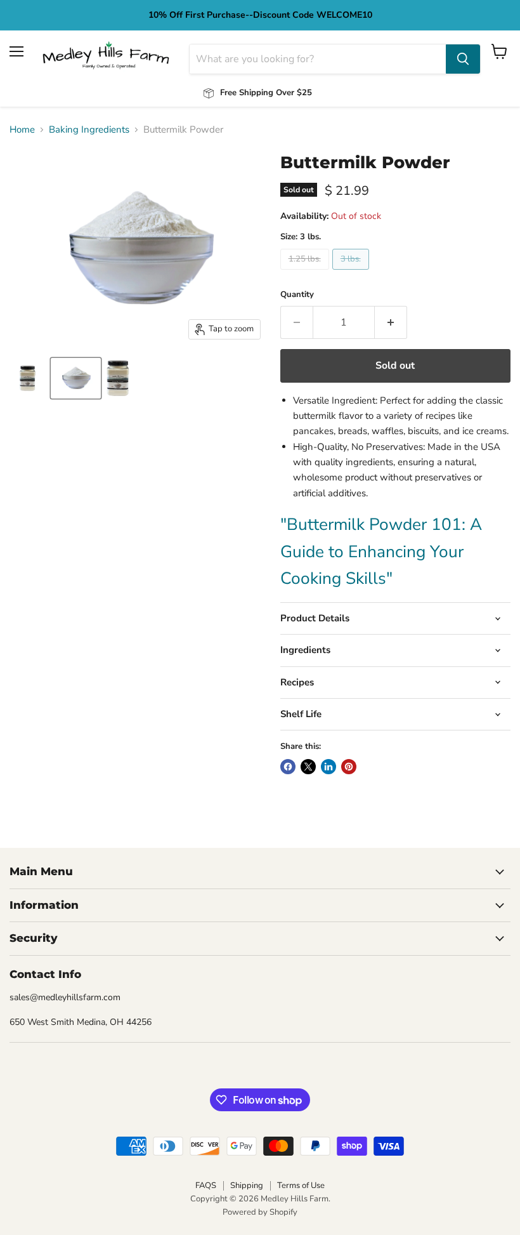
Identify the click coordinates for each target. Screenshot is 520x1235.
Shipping (246, 1185)
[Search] (463, 59)
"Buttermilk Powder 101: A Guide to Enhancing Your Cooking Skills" (381, 551)
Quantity (297, 295)
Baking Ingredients (89, 129)
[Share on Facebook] (288, 766)
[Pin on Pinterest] (348, 766)
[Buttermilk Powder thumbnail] (27, 378)
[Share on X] (308, 766)
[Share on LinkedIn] (328, 766)
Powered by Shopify (260, 1212)
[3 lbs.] (352, 273)
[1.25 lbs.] (306, 273)
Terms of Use (301, 1185)
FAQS (205, 1185)
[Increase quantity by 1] (391, 322)
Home (22, 129)
